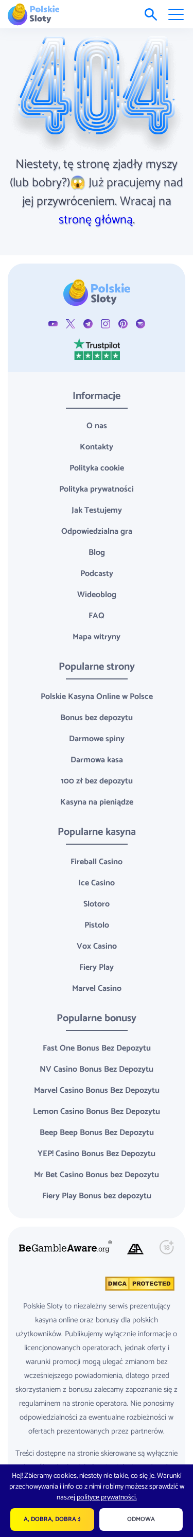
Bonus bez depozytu (96, 718)
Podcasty (96, 574)
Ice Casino (96, 883)
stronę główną (96, 220)
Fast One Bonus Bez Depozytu (97, 1048)
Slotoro (96, 904)
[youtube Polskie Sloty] (53, 323)
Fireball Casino (96, 862)
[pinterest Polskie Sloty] (123, 323)
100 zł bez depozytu (97, 781)
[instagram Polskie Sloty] (105, 323)
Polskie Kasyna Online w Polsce (97, 697)
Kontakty (96, 447)
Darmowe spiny (97, 739)
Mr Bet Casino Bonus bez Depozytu (96, 1175)
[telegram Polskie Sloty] (88, 323)
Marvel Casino (96, 988)
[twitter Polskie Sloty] (70, 323)
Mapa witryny (96, 637)
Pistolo (96, 925)
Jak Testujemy (97, 510)
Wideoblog (96, 595)
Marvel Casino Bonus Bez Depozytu (97, 1090)
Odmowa (141, 1519)
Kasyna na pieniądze (96, 802)
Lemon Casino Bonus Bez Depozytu (96, 1112)
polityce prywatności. (107, 1498)
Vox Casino (97, 946)
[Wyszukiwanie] (151, 14)
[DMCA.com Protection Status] (138, 1283)
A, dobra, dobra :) (52, 1519)
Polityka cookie (96, 468)
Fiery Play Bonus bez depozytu (96, 1196)
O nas (96, 426)
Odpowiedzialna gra (96, 531)
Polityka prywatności (96, 489)
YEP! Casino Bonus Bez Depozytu (96, 1154)
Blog (97, 553)
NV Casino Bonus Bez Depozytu (96, 1069)
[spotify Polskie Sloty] (140, 323)
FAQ (96, 616)
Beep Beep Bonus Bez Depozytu (97, 1133)
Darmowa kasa (97, 760)
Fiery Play (96, 967)
